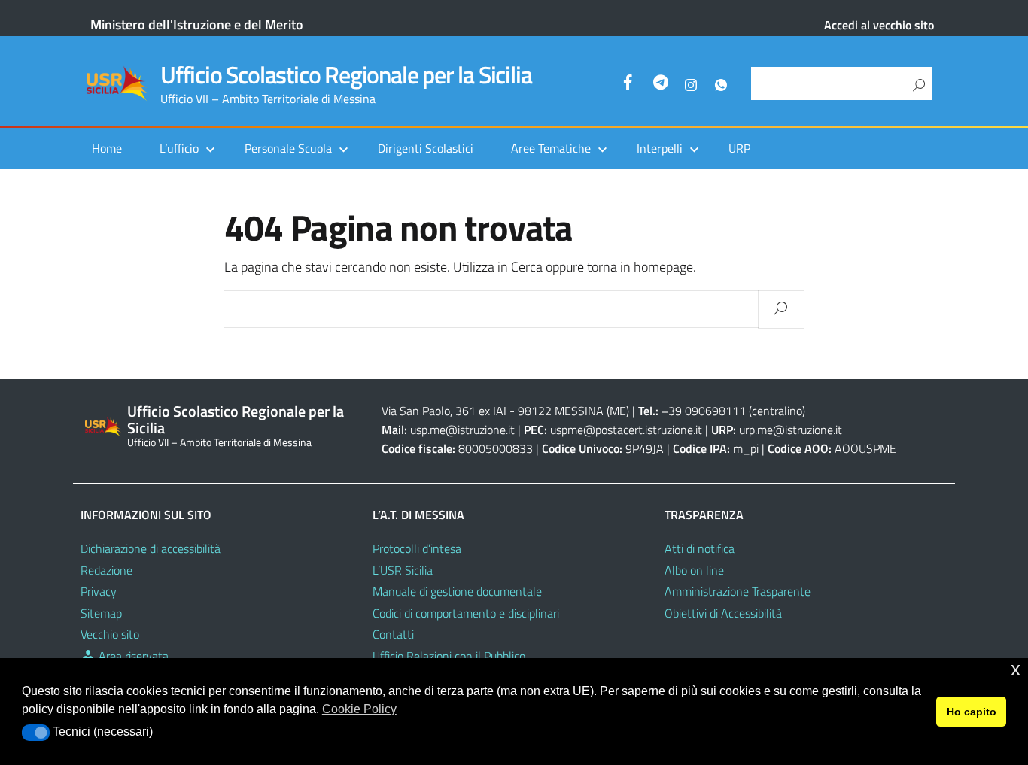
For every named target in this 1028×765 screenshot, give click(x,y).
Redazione (106, 570)
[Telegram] (660, 84)
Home (107, 148)
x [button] (1015, 669)
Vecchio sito (110, 634)
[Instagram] (690, 84)
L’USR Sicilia (403, 570)
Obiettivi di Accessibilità (723, 613)
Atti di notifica (700, 548)
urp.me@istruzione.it (790, 429)
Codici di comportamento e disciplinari (466, 613)
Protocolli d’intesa (417, 548)
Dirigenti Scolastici (425, 148)
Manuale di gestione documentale (457, 591)
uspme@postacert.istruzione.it (626, 429)
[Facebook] (630, 84)
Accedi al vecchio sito (879, 25)
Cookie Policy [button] (359, 709)
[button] (36, 732)
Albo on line (694, 570)
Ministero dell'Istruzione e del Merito (196, 24)
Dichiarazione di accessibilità (151, 548)
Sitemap (101, 613)
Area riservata (132, 656)
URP (739, 148)
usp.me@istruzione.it (462, 429)
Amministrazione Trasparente (738, 591)
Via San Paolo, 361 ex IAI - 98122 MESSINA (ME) (505, 411)
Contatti (393, 634)
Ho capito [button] (971, 712)
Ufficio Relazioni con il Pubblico (449, 656)
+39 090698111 (704, 411)
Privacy (99, 591)
